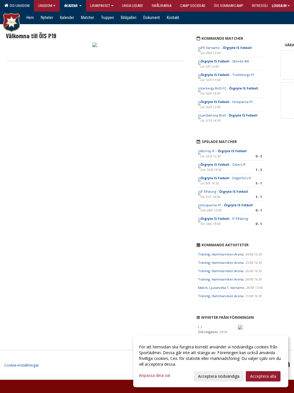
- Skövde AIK (224, 61)
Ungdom (45, 5)
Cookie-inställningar (21, 365)
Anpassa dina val (154, 375)
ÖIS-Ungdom (19, 5)
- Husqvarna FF (226, 102)
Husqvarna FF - (226, 205)
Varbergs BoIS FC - (229, 88)
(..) (200, 327)
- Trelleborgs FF (227, 75)
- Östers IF (223, 164)
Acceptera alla (263, 376)
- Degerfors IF (225, 178)
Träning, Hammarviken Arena (220, 254)
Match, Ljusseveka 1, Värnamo (221, 287)
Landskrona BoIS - (229, 115)
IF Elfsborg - (224, 191)
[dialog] (210, 361)
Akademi (71, 5)
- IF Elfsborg (224, 218)
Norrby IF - (223, 151)
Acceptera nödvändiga (218, 376)
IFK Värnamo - (226, 47)
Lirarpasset (100, 5)
